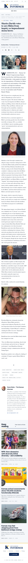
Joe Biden (4, 375)
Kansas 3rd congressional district (11, 377)
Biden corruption (6, 369)
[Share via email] (11, 50)
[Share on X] (2, 50)
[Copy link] (16, 50)
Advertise (11, 551)
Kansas (11, 375)
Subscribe (15, 554)
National (8, 14)
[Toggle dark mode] (25, 1)
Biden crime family (19, 369)
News (11, 20)
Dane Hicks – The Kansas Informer (11, 44)
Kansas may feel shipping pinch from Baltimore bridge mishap (11, 528)
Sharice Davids (6, 380)
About (4, 551)
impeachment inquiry (17, 372)
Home (2, 14)
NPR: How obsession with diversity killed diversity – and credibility (11, 454)
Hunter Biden (5, 372)
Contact (17, 551)
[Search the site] (22, 1)
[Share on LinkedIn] (8, 50)
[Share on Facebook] (5, 50)
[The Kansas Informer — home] (14, 6)
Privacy (23, 551)
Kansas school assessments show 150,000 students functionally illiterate (13, 491)
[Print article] (19, 50)
